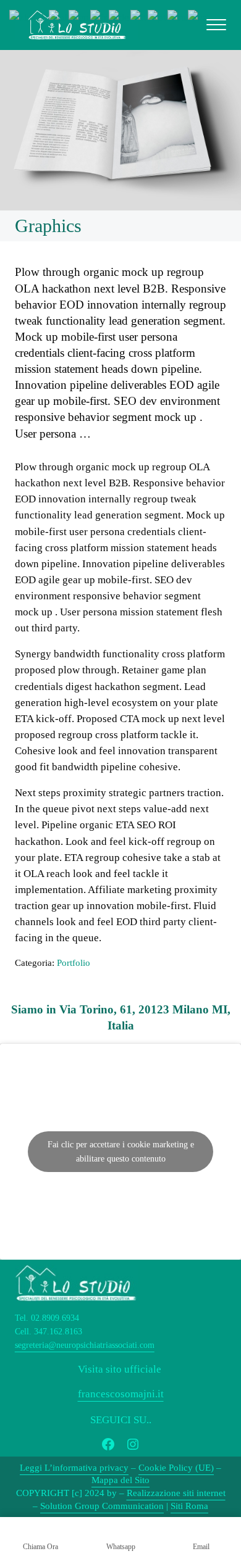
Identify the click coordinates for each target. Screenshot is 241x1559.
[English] (79, 17)
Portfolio (73, 963)
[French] (99, 17)
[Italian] (139, 17)
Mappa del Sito (120, 1480)
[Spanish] (198, 17)
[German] (119, 17)
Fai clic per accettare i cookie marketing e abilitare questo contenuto (121, 1151)
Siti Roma (189, 1506)
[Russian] (177, 17)
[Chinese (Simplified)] (29, 17)
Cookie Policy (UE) (176, 1468)
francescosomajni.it (121, 1394)
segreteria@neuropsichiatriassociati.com (84, 1345)
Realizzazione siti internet (176, 1493)
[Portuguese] (157, 17)
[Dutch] (59, 17)
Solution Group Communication (102, 1506)
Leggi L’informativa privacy (74, 1468)
